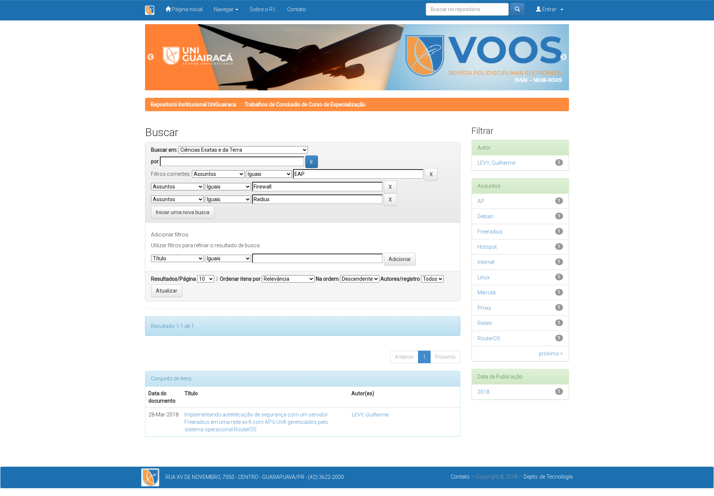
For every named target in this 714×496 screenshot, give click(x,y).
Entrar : (550, 9)
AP (480, 201)
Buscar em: (164, 150)
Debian (485, 216)
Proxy (484, 308)
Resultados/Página (173, 279)
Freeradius (489, 232)
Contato (296, 9)
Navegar (224, 9)
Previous (150, 57)
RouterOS (488, 338)
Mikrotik (486, 293)
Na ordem (327, 279)
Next (563, 57)
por (155, 161)
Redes (484, 323)
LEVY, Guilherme (370, 415)
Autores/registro (400, 279)
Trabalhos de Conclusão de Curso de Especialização (305, 104)
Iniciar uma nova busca (182, 212)
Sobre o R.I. (263, 9)
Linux (483, 277)
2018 (483, 392)
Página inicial (187, 9)
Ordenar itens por (240, 279)
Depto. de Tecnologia (548, 477)
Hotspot (487, 247)
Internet (486, 262)
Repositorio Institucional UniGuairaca (193, 104)
